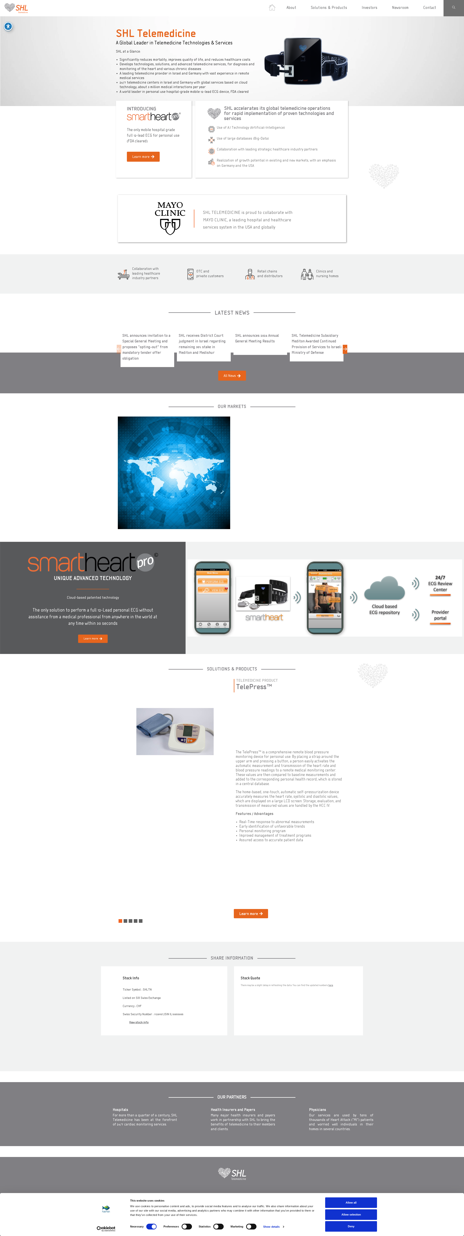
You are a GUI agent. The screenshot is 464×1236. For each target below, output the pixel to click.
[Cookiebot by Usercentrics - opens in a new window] (106, 1229)
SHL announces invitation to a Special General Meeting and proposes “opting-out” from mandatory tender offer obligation (146, 347)
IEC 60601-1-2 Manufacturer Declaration (267, 862)
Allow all (351, 1202)
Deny (351, 1226)
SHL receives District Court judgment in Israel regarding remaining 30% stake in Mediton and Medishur (202, 344)
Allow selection (351, 1214)
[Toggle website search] (454, 8)
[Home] (272, 8)
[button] (119, 349)
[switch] (187, 1226)
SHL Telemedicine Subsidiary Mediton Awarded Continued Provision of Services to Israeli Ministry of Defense (316, 344)
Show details (271, 1226)
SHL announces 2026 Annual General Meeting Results (257, 339)
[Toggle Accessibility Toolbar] (8, 26)
